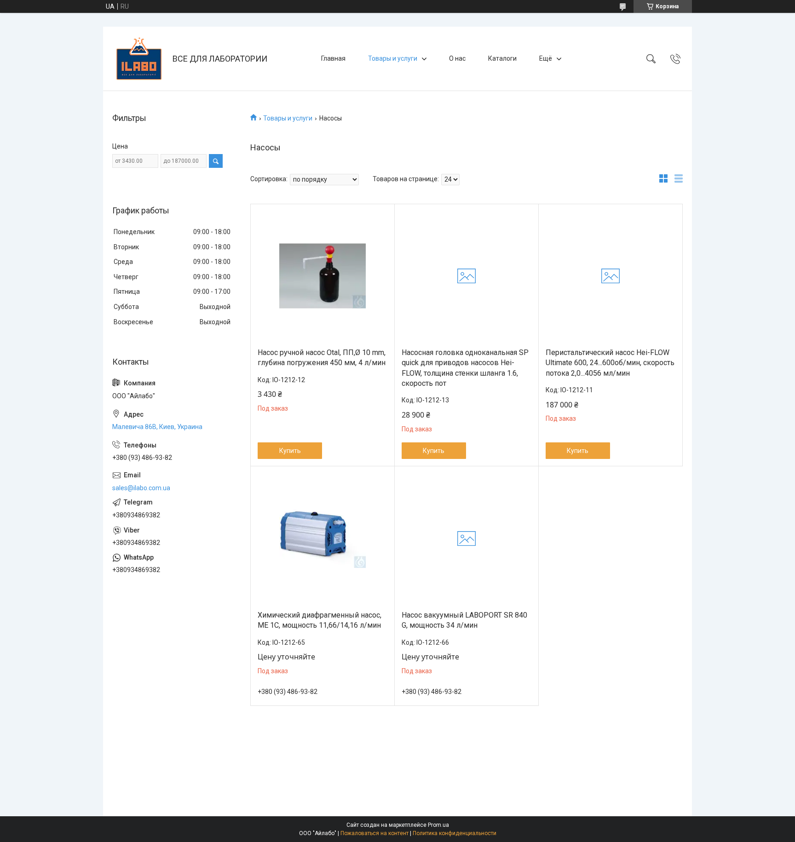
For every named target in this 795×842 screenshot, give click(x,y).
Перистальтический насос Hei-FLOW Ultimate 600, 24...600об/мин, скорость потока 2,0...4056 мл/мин (610, 363)
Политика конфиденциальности (454, 833)
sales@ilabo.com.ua (141, 488)
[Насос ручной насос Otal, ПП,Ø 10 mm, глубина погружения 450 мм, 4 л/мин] (322, 276)
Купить (290, 450)
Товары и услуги (392, 58)
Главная (333, 58)
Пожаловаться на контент (374, 833)
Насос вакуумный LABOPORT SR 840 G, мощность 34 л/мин (464, 620)
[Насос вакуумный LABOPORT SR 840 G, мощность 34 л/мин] (466, 538)
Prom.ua (438, 825)
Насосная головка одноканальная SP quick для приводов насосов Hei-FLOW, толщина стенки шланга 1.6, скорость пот (465, 368)
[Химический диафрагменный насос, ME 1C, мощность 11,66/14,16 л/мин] (322, 538)
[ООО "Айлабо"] (139, 58)
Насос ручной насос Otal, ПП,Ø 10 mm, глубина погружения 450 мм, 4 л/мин (322, 357)
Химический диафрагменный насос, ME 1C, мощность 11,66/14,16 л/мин (319, 620)
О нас (457, 58)
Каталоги (502, 58)
